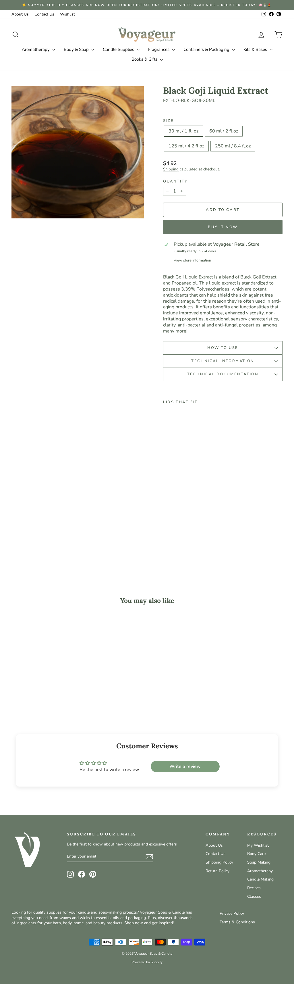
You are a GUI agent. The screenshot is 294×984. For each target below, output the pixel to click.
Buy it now (223, 227)
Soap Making (258, 862)
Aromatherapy (36, 49)
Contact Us (44, 14)
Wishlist (67, 14)
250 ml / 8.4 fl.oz (233, 146)
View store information (192, 260)
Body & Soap (77, 49)
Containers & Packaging (207, 49)
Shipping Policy (219, 862)
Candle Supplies (119, 49)
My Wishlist (258, 845)
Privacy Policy (232, 913)
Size (168, 120)
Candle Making (260, 879)
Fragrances (159, 49)
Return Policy (217, 871)
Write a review (185, 766)
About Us (20, 14)
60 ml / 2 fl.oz (223, 131)
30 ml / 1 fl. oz (183, 131)
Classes (254, 896)
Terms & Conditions (237, 922)
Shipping (171, 169)
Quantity (175, 181)
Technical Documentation (223, 374)
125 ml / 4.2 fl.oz (186, 146)
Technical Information (222, 361)
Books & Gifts (144, 59)
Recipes (254, 888)
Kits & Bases (255, 49)
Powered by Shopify (147, 962)
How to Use (222, 347)
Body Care (256, 853)
